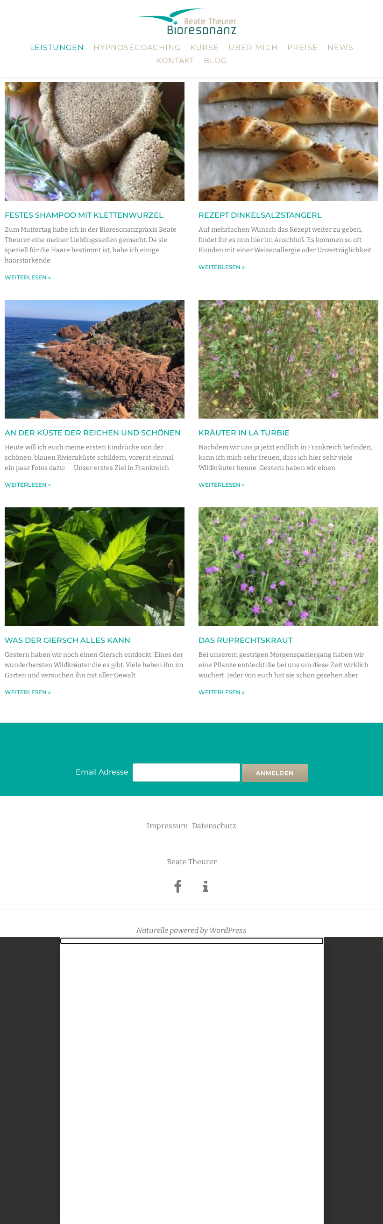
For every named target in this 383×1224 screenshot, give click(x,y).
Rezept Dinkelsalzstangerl (260, 215)
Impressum (167, 825)
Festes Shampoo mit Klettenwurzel (84, 215)
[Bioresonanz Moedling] (188, 21)
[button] (192, 941)
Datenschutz (214, 825)
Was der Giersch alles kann (67, 640)
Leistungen (57, 47)
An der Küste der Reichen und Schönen (93, 432)
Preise (302, 47)
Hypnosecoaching (137, 47)
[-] (177, 889)
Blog (215, 60)
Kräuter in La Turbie (244, 432)
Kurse (204, 47)
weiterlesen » (28, 277)
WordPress (228, 930)
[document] (191, 1080)
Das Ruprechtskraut (245, 640)
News (340, 47)
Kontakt (175, 60)
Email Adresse (102, 772)
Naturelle (152, 930)
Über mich (253, 47)
